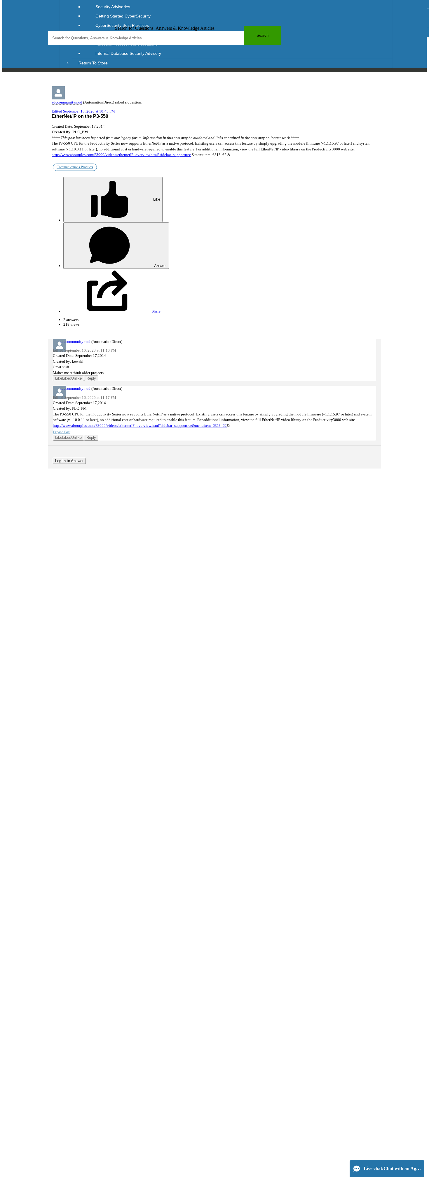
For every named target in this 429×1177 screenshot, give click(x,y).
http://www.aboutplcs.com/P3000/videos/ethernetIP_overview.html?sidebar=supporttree (121, 154)
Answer (160, 266)
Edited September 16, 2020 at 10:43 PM (83, 111)
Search (262, 35)
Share (156, 311)
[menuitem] (238, 6)
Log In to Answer (69, 461)
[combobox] (164, 38)
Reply (91, 378)
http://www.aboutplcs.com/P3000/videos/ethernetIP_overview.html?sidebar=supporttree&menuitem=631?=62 (140, 425)
